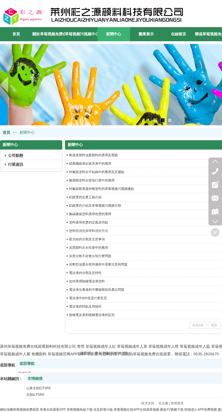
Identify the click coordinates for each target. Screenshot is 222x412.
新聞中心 (27, 132)
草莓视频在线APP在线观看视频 (136, 409)
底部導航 (27, 364)
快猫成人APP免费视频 (200, 409)
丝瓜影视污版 (103, 409)
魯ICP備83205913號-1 (113, 353)
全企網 (163, 403)
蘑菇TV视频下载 (172, 409)
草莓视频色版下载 (80, 409)
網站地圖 (6, 409)
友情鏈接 (35, 378)
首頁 (6, 132)
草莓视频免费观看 (26, 409)
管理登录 (177, 403)
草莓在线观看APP (53, 409)
